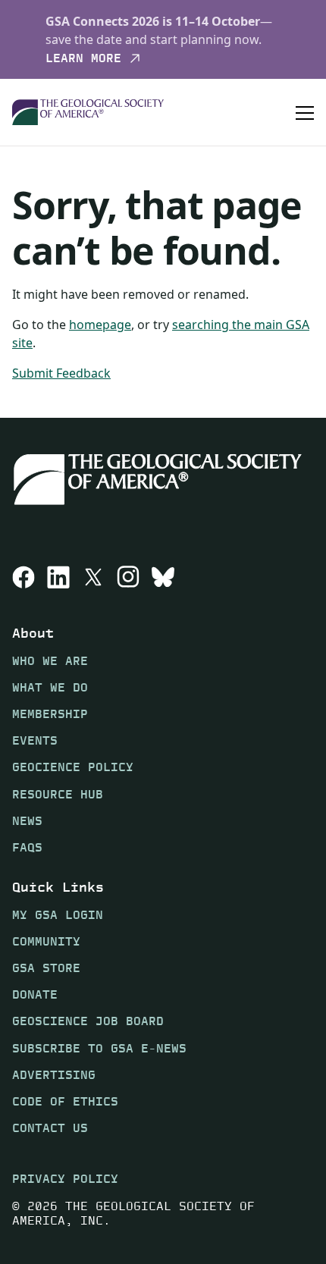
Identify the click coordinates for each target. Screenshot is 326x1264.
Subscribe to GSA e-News (99, 1048)
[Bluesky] (163, 577)
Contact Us (50, 1128)
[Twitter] (93, 577)
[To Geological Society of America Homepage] (88, 112)
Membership (50, 714)
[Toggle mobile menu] (305, 112)
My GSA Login (57, 915)
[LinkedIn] (58, 577)
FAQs (27, 847)
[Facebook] (23, 577)
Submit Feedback (61, 373)
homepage (100, 324)
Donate (35, 994)
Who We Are (50, 661)
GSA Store (46, 968)
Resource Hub (57, 794)
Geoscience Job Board (88, 1021)
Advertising (54, 1075)
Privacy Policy (65, 1178)
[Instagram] (128, 577)
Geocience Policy (72, 767)
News (27, 821)
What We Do (50, 687)
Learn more (83, 58)
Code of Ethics (65, 1101)
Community (46, 941)
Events (35, 740)
